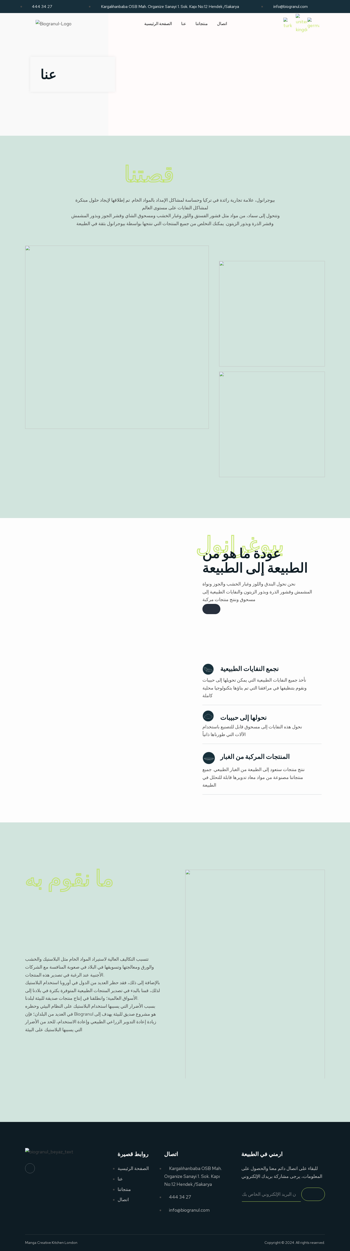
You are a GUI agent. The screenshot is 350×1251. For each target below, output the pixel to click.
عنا (183, 23)
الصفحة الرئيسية (158, 23)
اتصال (222, 23)
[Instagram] (30, 1168)
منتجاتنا (201, 23)
